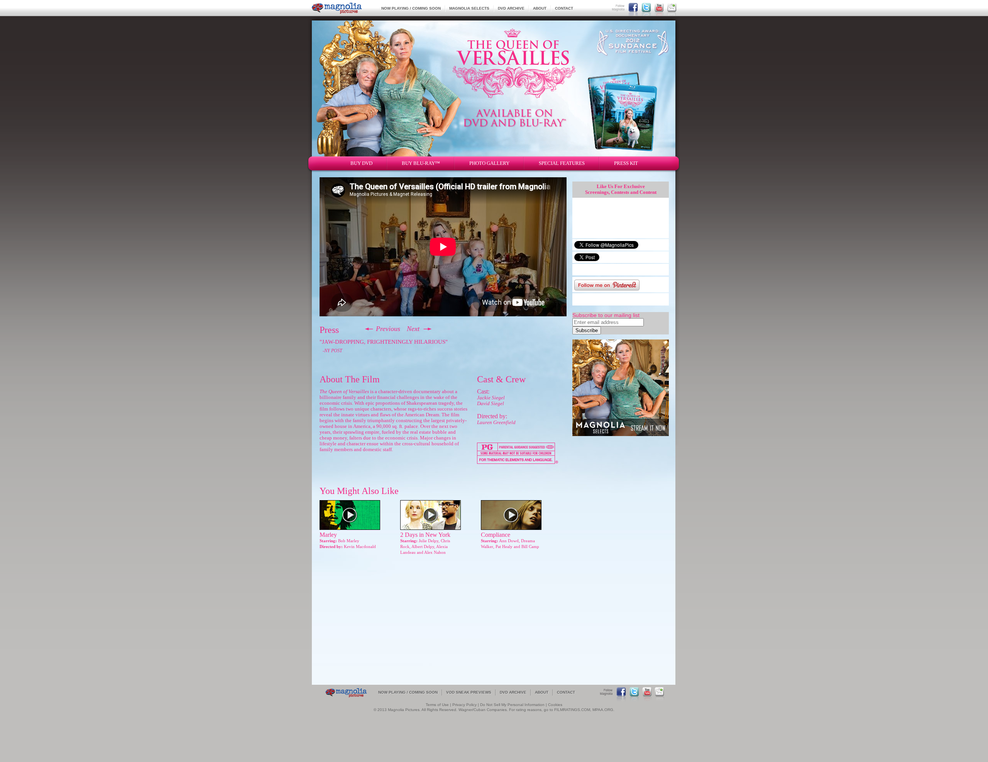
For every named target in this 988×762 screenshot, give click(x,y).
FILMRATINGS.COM (572, 710)
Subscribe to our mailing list (605, 315)
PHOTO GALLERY (489, 163)
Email (672, 7)
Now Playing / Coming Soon (411, 8)
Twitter (646, 7)
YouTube (659, 7)
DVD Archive (511, 8)
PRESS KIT (626, 163)
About (539, 8)
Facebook (633, 7)
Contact (564, 8)
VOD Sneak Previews (468, 692)
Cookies (555, 705)
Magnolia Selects (469, 8)
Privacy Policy (464, 705)
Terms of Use (437, 705)
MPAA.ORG (602, 710)
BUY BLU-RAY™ (421, 163)
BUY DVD (361, 163)
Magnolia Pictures (337, 8)
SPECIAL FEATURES (562, 163)
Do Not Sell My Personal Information (512, 705)
